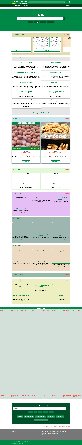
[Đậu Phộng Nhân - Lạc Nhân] (26, 136)
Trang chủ (14, 5)
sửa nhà (51, 426)
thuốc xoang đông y (68, 426)
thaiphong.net (42, 426)
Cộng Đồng (26, 5)
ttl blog (47, 426)
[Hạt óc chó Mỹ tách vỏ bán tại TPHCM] (55, 136)
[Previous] (12, 46)
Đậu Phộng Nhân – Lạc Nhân (26, 152)
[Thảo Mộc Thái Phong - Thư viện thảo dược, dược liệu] (19, 2)
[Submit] (64, 2)
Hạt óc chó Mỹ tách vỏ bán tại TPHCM (55, 152)
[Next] (70, 46)
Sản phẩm (18, 5)
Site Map (68, 442)
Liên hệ (22, 5)
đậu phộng (23, 156)
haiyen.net (61, 426)
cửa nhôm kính (56, 426)
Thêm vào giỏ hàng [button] (26, 161)
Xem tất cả (66, 34)
